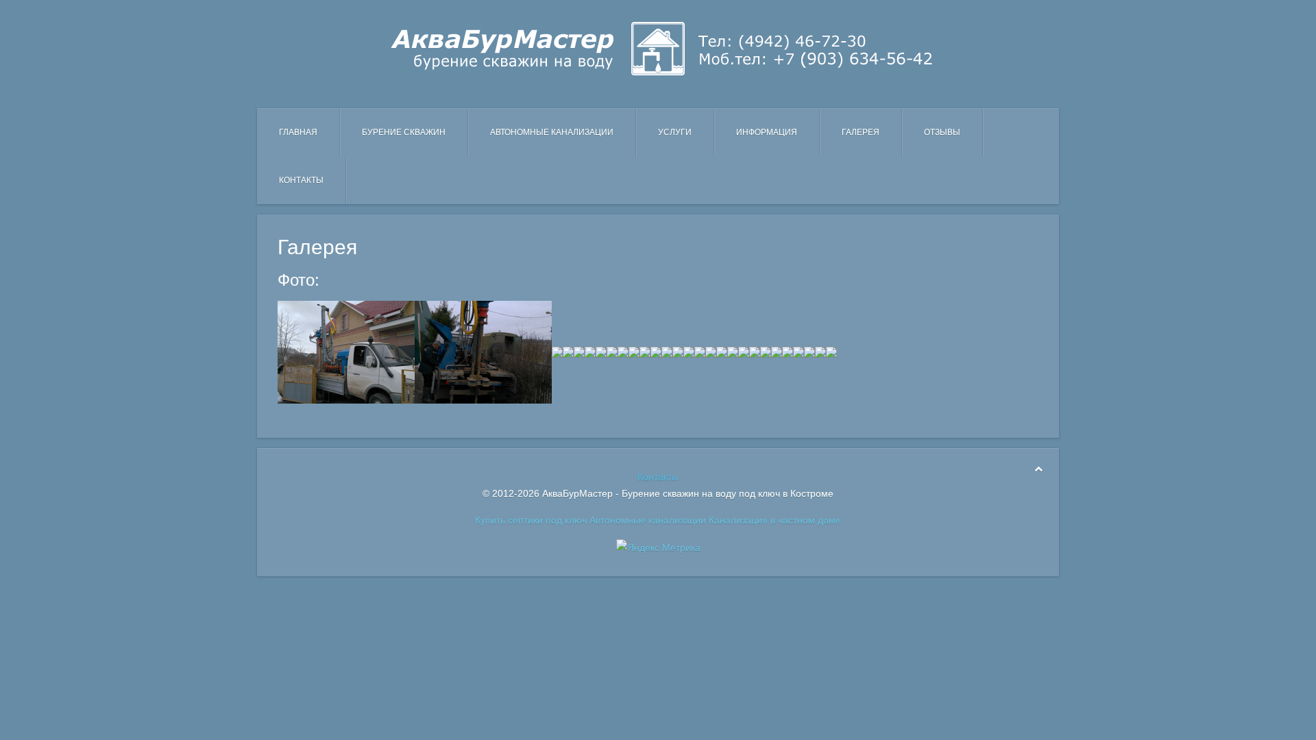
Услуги (675, 132)
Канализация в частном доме (775, 520)
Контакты (301, 180)
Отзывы (942, 132)
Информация (766, 132)
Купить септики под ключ (531, 520)
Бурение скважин (404, 132)
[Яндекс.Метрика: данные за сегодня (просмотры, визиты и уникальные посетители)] (658, 547)
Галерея (860, 132)
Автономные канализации (551, 132)
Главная (298, 132)
